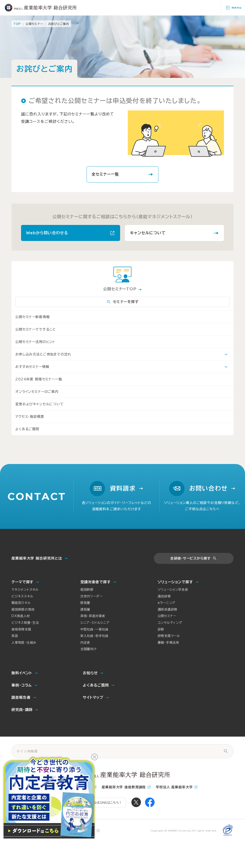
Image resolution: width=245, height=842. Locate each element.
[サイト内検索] (225, 751)
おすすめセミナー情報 (32, 366)
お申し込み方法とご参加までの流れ (43, 354)
